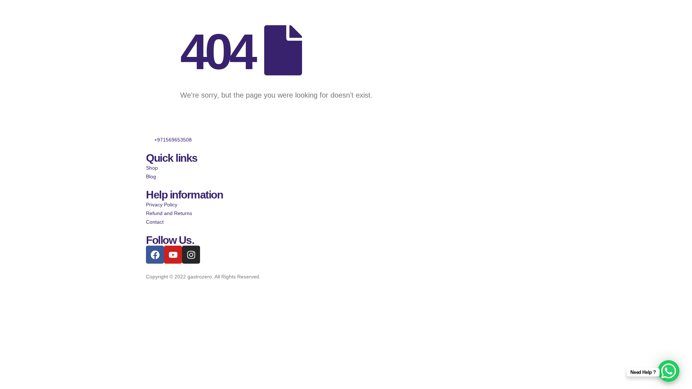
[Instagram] (191, 255)
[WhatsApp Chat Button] (668, 371)
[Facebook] (155, 255)
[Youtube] (173, 255)
